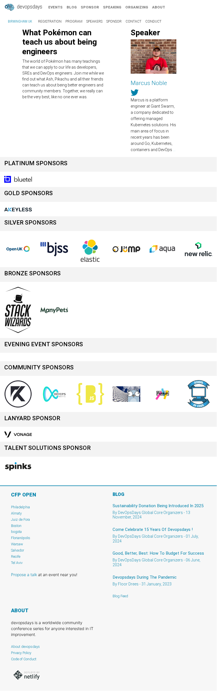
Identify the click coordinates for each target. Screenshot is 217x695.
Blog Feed (120, 596)
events (55, 7)
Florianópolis (20, 538)
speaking (112, 7)
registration (50, 21)
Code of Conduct (23, 659)
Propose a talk (24, 574)
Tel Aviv (17, 563)
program (73, 21)
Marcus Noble (149, 83)
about (158, 7)
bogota (16, 532)
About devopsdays (25, 646)
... (174, 149)
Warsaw (17, 544)
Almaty (16, 513)
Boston (16, 526)
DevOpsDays (29, 7)
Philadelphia (20, 507)
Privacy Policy (21, 653)
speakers (94, 21)
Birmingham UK (20, 21)
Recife (15, 556)
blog (72, 7)
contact (133, 21)
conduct (153, 21)
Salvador (17, 550)
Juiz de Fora (20, 519)
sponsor (90, 7)
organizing (136, 7)
